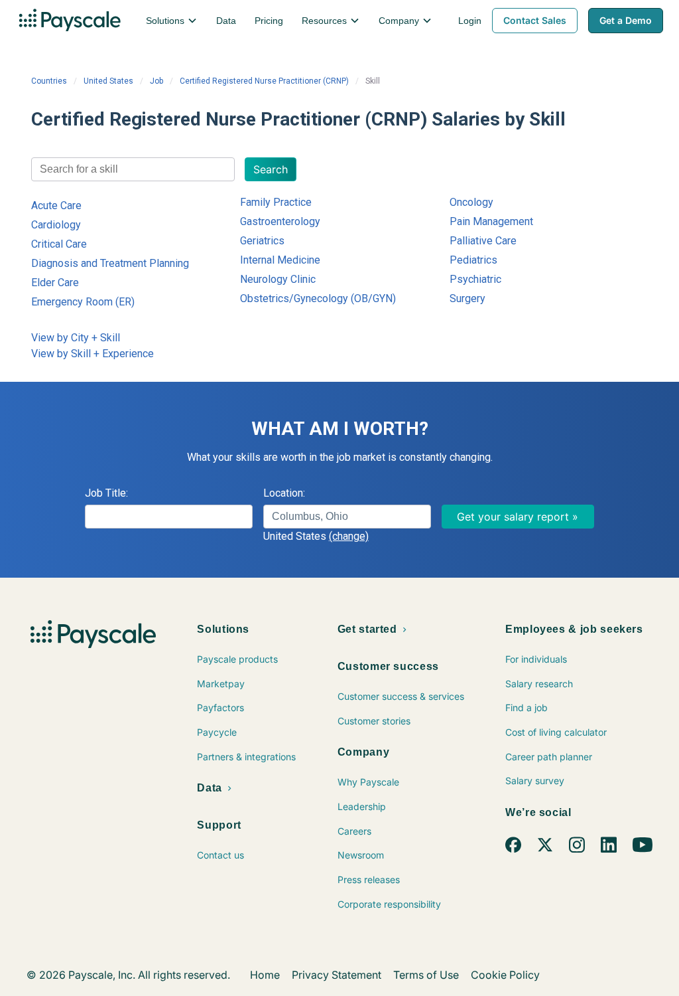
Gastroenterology (280, 221)
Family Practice (276, 202)
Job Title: (106, 493)
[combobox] (133, 169)
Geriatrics (262, 240)
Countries (49, 81)
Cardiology (56, 224)
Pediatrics (473, 260)
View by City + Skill (75, 337)
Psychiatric (475, 279)
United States (108, 81)
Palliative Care (483, 240)
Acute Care (56, 205)
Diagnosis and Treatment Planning (110, 263)
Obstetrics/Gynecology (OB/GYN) (318, 298)
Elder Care (55, 282)
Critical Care (59, 244)
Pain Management (491, 221)
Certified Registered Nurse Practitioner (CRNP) (264, 81)
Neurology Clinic (278, 279)
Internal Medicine (280, 260)
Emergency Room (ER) (83, 301)
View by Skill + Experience (92, 353)
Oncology (471, 202)
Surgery (467, 298)
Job (156, 81)
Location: (284, 493)
